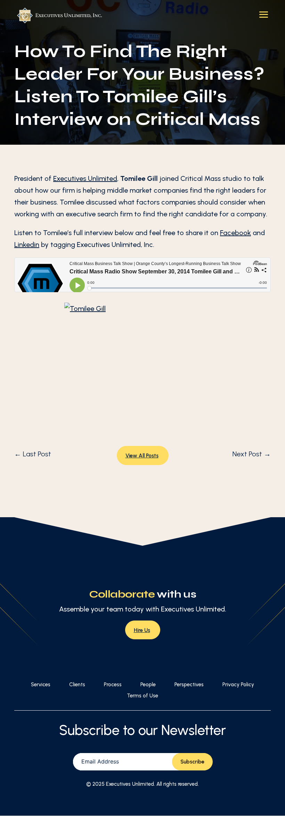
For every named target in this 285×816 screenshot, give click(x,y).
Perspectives (189, 684)
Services (40, 684)
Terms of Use (142, 696)
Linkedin (26, 244)
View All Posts (141, 456)
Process (113, 684)
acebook (237, 233)
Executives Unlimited (85, 178)
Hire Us (142, 630)
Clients (77, 684)
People (148, 684)
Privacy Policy (238, 684)
